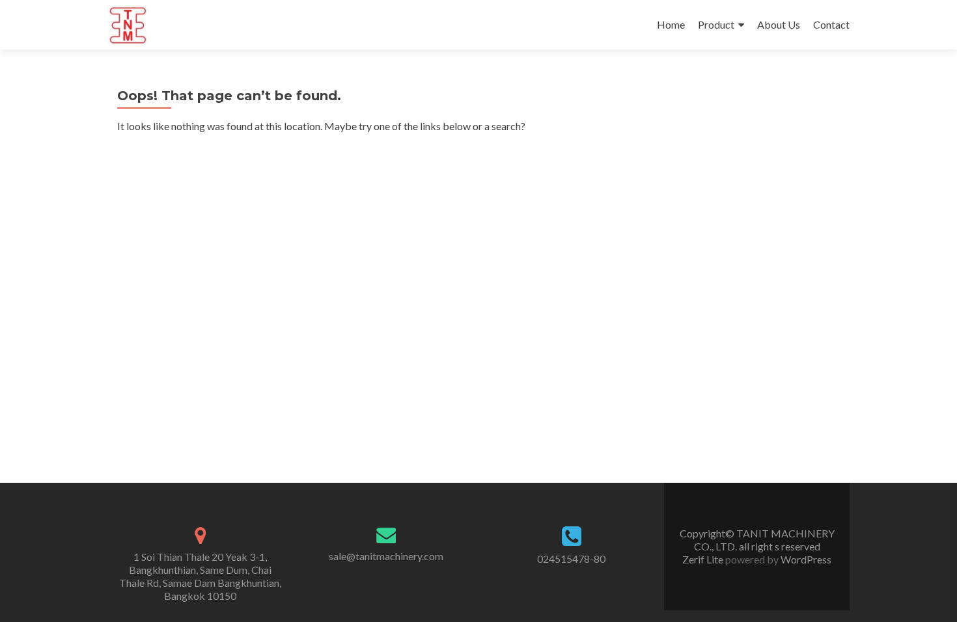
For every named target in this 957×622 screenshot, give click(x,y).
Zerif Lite (703, 559)
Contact (831, 24)
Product (716, 24)
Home (671, 24)
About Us (778, 24)
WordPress (805, 559)
